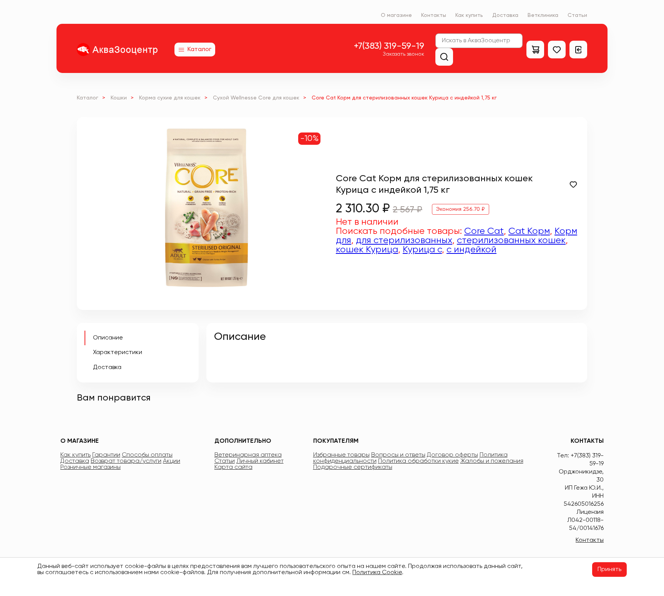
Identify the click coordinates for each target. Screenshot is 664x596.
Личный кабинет (260, 461)
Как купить (469, 15)
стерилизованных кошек (511, 240)
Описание (108, 338)
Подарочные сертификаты (352, 467)
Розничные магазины (90, 467)
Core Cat (484, 231)
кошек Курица (367, 249)
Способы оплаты (147, 455)
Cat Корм (529, 231)
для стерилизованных (404, 240)
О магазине (396, 15)
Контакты (433, 15)
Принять (609, 569)
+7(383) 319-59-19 (389, 46)
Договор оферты (452, 455)
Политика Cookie (377, 573)
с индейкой (471, 249)
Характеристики (117, 352)
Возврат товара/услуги (126, 461)
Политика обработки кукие (418, 461)
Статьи (577, 15)
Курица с (422, 249)
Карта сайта (233, 467)
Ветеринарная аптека (248, 455)
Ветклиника (543, 15)
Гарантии (106, 455)
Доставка (505, 15)
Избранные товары (341, 455)
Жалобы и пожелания (491, 461)
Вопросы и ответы (398, 455)
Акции (171, 461)
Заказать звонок (403, 54)
